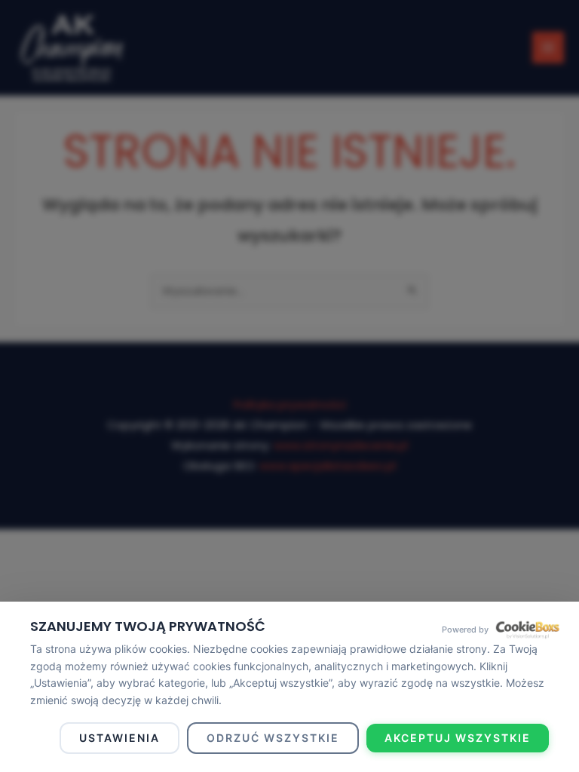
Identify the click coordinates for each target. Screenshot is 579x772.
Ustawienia (119, 737)
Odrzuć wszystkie (273, 737)
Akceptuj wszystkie (457, 737)
